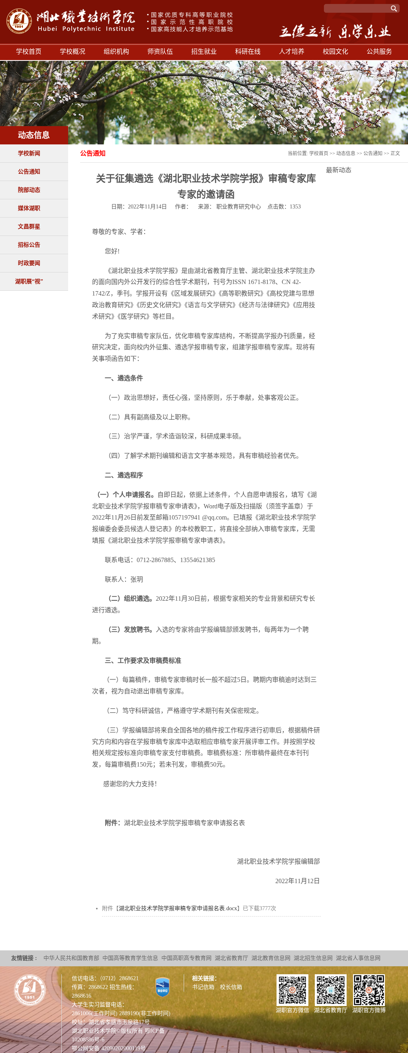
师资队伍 (160, 51)
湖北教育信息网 (270, 958)
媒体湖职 (29, 208)
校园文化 (335, 51)
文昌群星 (29, 227)
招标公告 (29, 245)
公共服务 (379, 51)
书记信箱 (203, 987)
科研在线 (248, 51)
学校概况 (72, 51)
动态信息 (345, 153)
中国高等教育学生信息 (130, 958)
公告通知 (29, 172)
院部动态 (29, 190)
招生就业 (204, 51)
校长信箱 (231, 987)
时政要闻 (29, 263)
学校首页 (28, 51)
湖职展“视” (29, 281)
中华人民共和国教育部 (71, 958)
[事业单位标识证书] (162, 987)
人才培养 (291, 51)
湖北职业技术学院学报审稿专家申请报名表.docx (178, 908)
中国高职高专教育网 (186, 958)
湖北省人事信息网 (358, 958)
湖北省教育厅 (231, 958)
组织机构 (116, 51)
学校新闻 (29, 153)
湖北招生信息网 (313, 958)
